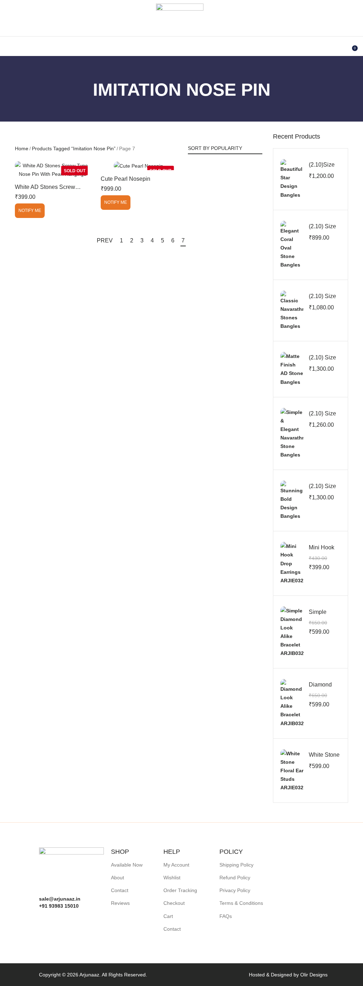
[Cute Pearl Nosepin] (138, 165)
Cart (168, 916)
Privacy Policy (234, 890)
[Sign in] (337, 46)
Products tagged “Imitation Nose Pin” (74, 148)
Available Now (127, 865)
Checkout (174, 903)
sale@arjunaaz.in (59, 899)
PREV (105, 240)
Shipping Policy (236, 865)
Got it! (329, 12)
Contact (119, 890)
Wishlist (171, 877)
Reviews (120, 903)
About (117, 877)
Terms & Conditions (241, 903)
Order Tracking (180, 890)
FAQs (225, 916)
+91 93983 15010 (59, 906)
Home (21, 148)
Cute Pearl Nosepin (125, 179)
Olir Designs (314, 974)
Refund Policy (234, 877)
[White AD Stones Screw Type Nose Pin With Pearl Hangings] (52, 169)
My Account (176, 865)
